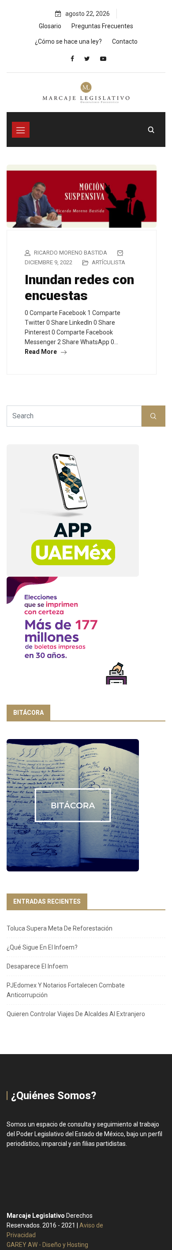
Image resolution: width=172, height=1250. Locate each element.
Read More (41, 351)
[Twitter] (87, 58)
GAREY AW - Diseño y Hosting (47, 1244)
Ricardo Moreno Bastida (70, 252)
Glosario (50, 26)
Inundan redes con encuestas (79, 287)
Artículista (108, 262)
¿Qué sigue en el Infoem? (42, 947)
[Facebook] (72, 58)
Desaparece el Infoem (37, 966)
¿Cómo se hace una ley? (68, 41)
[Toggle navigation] (21, 129)
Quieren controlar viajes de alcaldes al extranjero (76, 1013)
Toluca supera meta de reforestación (59, 928)
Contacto (125, 41)
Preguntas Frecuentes (102, 26)
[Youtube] (103, 58)
